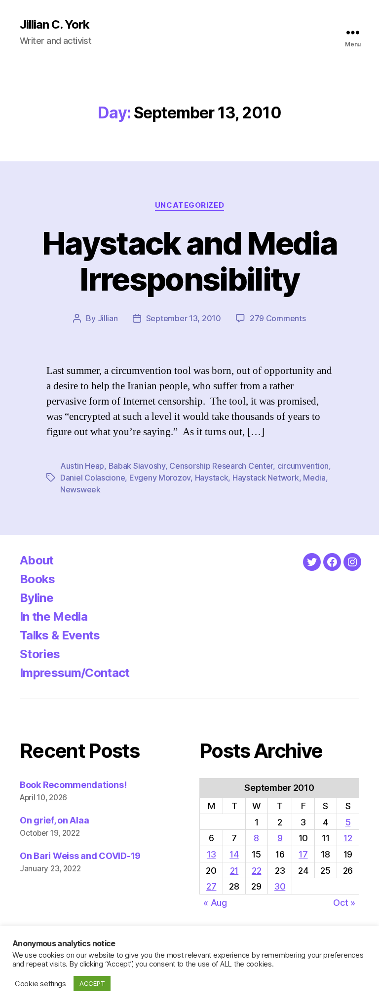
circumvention (303, 466)
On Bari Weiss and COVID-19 (80, 856)
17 (303, 854)
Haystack (211, 478)
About (37, 560)
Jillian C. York (54, 25)
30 (279, 886)
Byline (36, 598)
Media (314, 478)
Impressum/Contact (75, 673)
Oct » (344, 902)
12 (347, 838)
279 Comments (278, 318)
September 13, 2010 (183, 318)
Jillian (108, 318)
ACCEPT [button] (92, 983)
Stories (40, 654)
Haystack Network (265, 478)
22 (256, 870)
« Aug (215, 902)
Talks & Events (60, 635)
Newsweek (80, 489)
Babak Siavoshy (137, 466)
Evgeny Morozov (159, 478)
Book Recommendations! (73, 785)
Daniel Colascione (92, 478)
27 (211, 886)
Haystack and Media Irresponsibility (189, 261)
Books (37, 579)
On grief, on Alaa (54, 820)
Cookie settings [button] (40, 983)
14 (233, 854)
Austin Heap (82, 466)
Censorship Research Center (221, 466)
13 (211, 854)
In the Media (53, 616)
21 (234, 870)
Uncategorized (189, 205)
